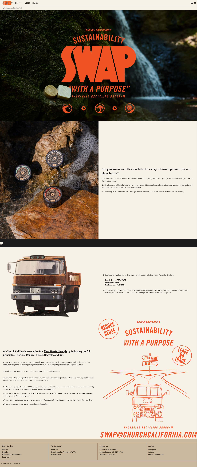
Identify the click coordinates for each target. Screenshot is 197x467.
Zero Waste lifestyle (55, 351)
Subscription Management (12, 454)
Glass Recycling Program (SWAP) (63, 452)
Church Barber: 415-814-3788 (111, 452)
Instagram (152, 450)
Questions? (6, 457)
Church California (13, 464)
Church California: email (108, 450)
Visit (27, 3)
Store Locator (56, 454)
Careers (151, 452)
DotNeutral (51, 389)
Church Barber (44, 404)
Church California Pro (156, 454)
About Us (54, 450)
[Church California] (7, 3)
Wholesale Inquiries (107, 454)
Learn (35, 3)
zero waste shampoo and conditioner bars (32, 380)
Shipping (5, 452)
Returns (5, 450)
